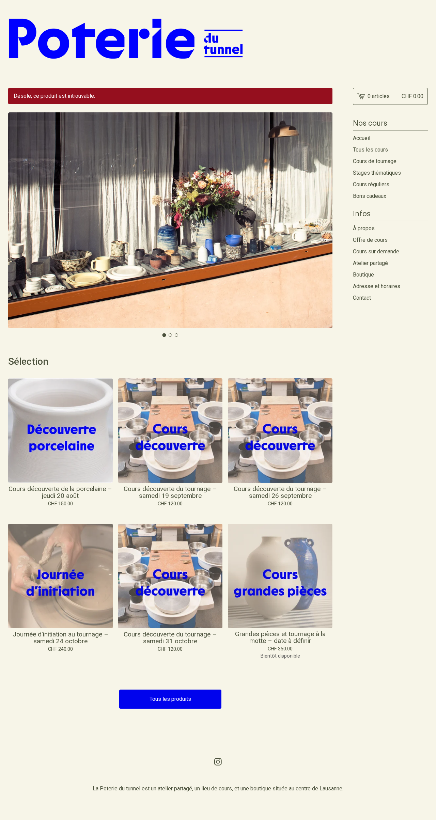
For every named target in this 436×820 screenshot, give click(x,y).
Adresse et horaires (376, 286)
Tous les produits (170, 699)
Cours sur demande (376, 251)
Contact (362, 298)
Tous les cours (370, 149)
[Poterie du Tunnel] (125, 38)
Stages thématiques (377, 173)
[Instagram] (218, 762)
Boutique (363, 274)
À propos (364, 228)
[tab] (164, 335)
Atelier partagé (370, 263)
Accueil (361, 138)
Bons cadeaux (369, 196)
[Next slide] (322, 220)
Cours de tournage (374, 161)
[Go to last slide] (17, 220)
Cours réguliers (371, 184)
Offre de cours (370, 240)
